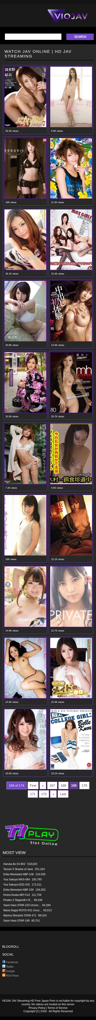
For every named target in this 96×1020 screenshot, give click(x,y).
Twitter (9, 966)
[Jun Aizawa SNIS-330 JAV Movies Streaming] (25, 197)
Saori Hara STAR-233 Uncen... (21, 905)
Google (10, 971)
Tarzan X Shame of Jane (18, 869)
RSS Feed (12, 975)
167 (52, 785)
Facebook (11, 962)
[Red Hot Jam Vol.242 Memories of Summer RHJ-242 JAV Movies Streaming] (25, 412)
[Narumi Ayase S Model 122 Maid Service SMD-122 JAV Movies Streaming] (71, 697)
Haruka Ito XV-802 (14, 864)
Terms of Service (58, 1007)
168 (63, 785)
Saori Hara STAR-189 (16, 920)
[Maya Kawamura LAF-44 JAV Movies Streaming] (25, 768)
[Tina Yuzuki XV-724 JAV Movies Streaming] (71, 197)
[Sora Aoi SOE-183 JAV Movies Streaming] (25, 697)
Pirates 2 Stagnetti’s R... (17, 900)
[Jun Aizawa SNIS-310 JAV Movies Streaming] (25, 340)
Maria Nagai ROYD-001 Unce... (22, 910)
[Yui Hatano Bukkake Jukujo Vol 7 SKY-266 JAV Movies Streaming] (25, 126)
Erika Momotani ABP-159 (18, 889)
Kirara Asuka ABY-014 (16, 894)
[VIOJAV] (68, 19)
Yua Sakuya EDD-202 (16, 884)
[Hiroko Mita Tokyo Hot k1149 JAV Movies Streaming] (71, 483)
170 (84, 785)
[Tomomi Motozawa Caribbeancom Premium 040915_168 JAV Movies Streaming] (25, 554)
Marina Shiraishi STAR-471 (19, 915)
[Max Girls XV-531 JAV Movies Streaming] (71, 269)
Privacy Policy (37, 1007)
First (33, 785)
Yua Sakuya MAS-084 (16, 879)
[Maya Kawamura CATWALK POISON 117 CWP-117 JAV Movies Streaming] (25, 626)
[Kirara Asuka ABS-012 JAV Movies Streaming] (25, 483)
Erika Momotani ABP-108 (18, 874)
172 (44, 794)
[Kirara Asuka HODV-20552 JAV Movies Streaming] (71, 340)
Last (63, 794)
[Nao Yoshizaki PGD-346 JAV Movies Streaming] (71, 126)
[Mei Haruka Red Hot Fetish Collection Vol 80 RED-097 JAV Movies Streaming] (71, 412)
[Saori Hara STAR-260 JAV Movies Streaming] (71, 626)
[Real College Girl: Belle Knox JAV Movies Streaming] (71, 768)
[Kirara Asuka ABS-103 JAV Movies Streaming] (71, 554)
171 (32, 794)
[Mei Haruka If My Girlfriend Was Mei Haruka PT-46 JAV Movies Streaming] (25, 269)
